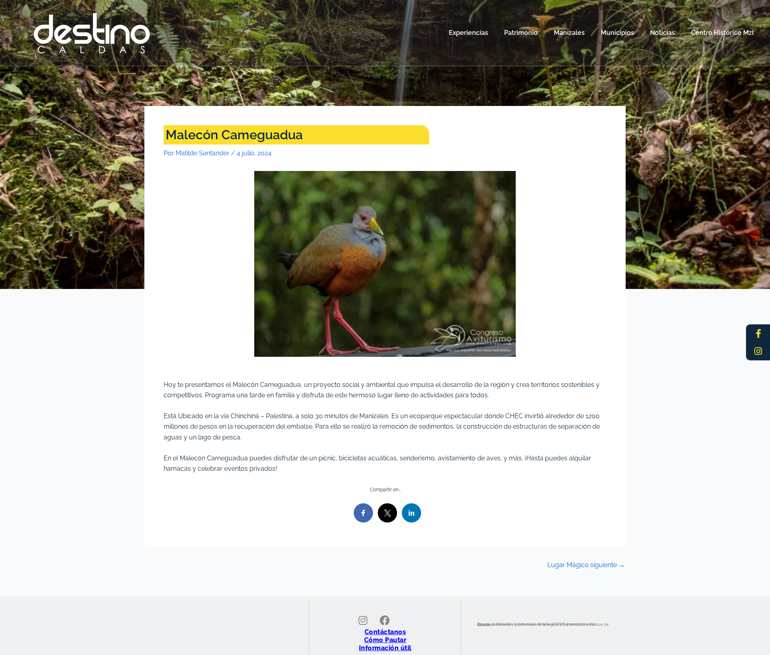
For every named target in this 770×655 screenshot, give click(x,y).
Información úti (384, 648)
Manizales (569, 33)
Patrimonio (521, 33)
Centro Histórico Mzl (722, 33)
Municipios (617, 33)
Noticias (662, 33)
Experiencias (468, 33)
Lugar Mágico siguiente (586, 565)
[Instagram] (758, 351)
